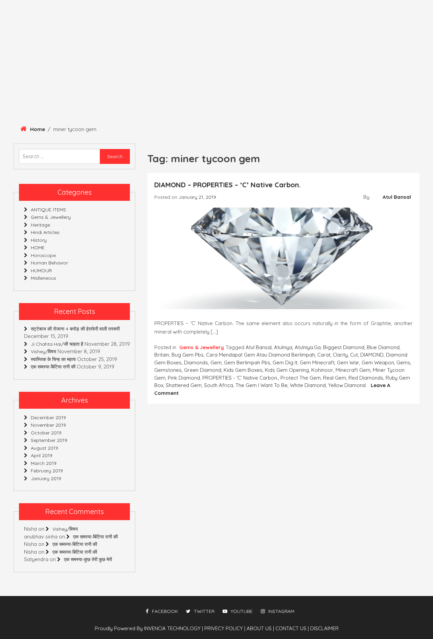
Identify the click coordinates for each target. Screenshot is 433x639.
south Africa (218, 385)
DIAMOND (372, 355)
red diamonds (365, 378)
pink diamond (184, 378)
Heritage (19, 92)
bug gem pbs (188, 355)
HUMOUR (275, 92)
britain (161, 355)
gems (403, 362)
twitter (204, 611)
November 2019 (48, 425)
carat (324, 355)
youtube (242, 611)
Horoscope (371, 92)
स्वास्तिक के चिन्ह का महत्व (53, 359)
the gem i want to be (261, 385)
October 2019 (46, 433)
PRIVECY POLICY (224, 628)
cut (354, 355)
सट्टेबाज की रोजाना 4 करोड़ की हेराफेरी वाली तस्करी (75, 329)
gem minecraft (317, 362)
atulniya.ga (308, 347)
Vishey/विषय (43, 351)
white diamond (308, 385)
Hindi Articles (321, 92)
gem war (348, 362)
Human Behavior (159, 92)
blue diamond (383, 347)
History (57, 92)
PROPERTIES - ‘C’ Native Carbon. (240, 378)
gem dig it (285, 362)
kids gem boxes (243, 370)
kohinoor (322, 370)
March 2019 (43, 463)
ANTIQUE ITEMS (103, 92)
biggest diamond (343, 347)
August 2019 (44, 448)
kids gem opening (287, 370)
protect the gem (300, 378)
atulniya (283, 347)
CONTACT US (292, 628)
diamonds (196, 362)
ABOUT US (260, 628)
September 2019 (49, 440)
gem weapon (378, 362)
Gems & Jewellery (223, 92)
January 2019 (46, 478)
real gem (334, 378)
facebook (165, 611)
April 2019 (41, 455)
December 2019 (48, 417)
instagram (281, 611)
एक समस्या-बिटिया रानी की (53, 367)
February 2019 (47, 471)
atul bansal (259, 347)
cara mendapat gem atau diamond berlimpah (260, 355)
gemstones (168, 370)
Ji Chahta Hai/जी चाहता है (57, 344)
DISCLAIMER (324, 628)
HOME (38, 247)
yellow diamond (347, 385)
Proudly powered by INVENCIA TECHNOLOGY (148, 628)
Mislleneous (25, 110)
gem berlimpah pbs (247, 362)
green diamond (202, 370)
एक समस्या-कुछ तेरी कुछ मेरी (88, 559)
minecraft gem (353, 370)
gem (216, 362)
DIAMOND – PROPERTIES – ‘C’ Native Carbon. (227, 184)
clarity (340, 355)
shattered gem (184, 385)
